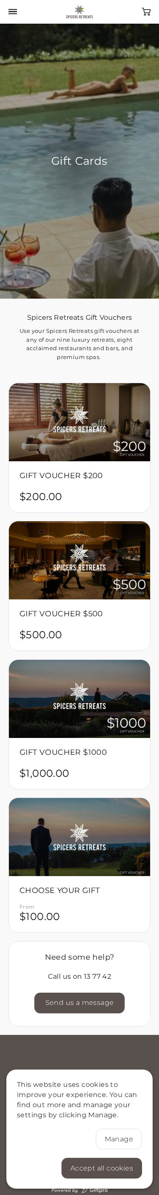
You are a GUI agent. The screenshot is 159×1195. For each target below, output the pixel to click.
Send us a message (79, 1003)
